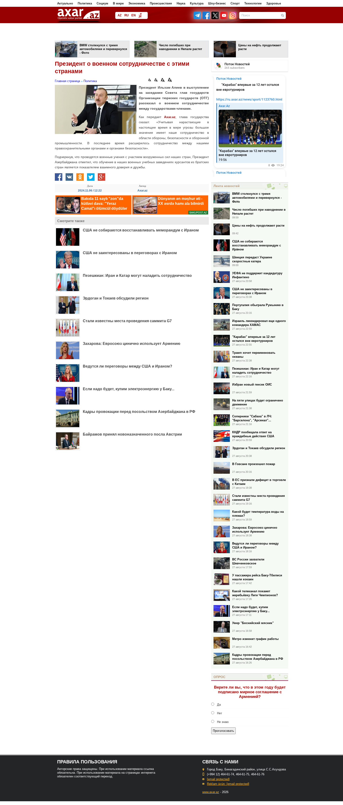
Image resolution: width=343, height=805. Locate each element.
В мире (118, 3)
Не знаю (223, 722)
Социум (102, 3)
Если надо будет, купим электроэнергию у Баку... (128, 389)
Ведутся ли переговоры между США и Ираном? (127, 366)
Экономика (136, 3)
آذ (139, 15)
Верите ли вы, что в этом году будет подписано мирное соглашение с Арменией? (250, 692)
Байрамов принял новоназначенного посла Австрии (132, 434)
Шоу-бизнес (217, 3)
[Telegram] (198, 18)
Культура (196, 3)
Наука (181, 3)
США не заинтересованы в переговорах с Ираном (130, 253)
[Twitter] (215, 18)
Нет (219, 713)
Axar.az (169, 117)
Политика (85, 3)
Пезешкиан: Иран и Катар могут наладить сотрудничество (137, 276)
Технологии (253, 3)
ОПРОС (219, 677)
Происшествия (161, 3)
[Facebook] (206, 18)
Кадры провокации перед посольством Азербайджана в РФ (139, 412)
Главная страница (67, 81)
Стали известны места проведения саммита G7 (127, 321)
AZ (120, 15)
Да (219, 704)
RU (126, 15)
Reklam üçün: (228, 784)
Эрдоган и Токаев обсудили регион (116, 298)
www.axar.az (210, 792)
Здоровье (273, 3)
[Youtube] (224, 18)
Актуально (65, 3)
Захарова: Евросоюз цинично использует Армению (131, 344)
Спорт (235, 3)
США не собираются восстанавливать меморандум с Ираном (141, 230)
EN (133, 15)
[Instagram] (233, 18)
